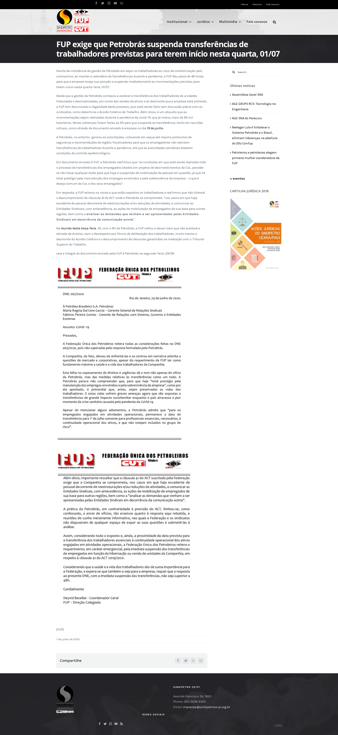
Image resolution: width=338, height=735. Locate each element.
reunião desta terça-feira (78, 228)
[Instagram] (110, 723)
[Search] (274, 22)
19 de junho (155, 128)
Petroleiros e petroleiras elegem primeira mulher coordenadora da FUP (256, 158)
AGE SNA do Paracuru (247, 118)
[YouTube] (116, 723)
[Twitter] (105, 723)
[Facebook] (99, 723)
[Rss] (121, 723)
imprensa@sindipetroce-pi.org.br (206, 707)
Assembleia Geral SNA (247, 95)
